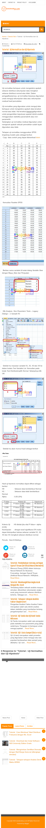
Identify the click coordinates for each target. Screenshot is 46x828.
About (4, 2)
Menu (6, 23)
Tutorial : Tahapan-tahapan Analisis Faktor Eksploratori (24, 600)
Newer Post (6, 717)
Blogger (27, 823)
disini (38, 137)
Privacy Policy (22, 2)
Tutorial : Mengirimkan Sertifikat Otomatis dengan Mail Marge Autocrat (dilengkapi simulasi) (25, 752)
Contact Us (11, 2)
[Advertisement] (23, 16)
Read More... (15, 578)
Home (23, 717)
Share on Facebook (31, 547)
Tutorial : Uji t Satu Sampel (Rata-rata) (26, 632)
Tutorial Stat (5, 45)
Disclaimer (32, 2)
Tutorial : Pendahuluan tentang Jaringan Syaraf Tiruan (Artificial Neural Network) (27, 564)
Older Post (40, 717)
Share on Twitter (12, 547)
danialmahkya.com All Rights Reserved (27, 821)
